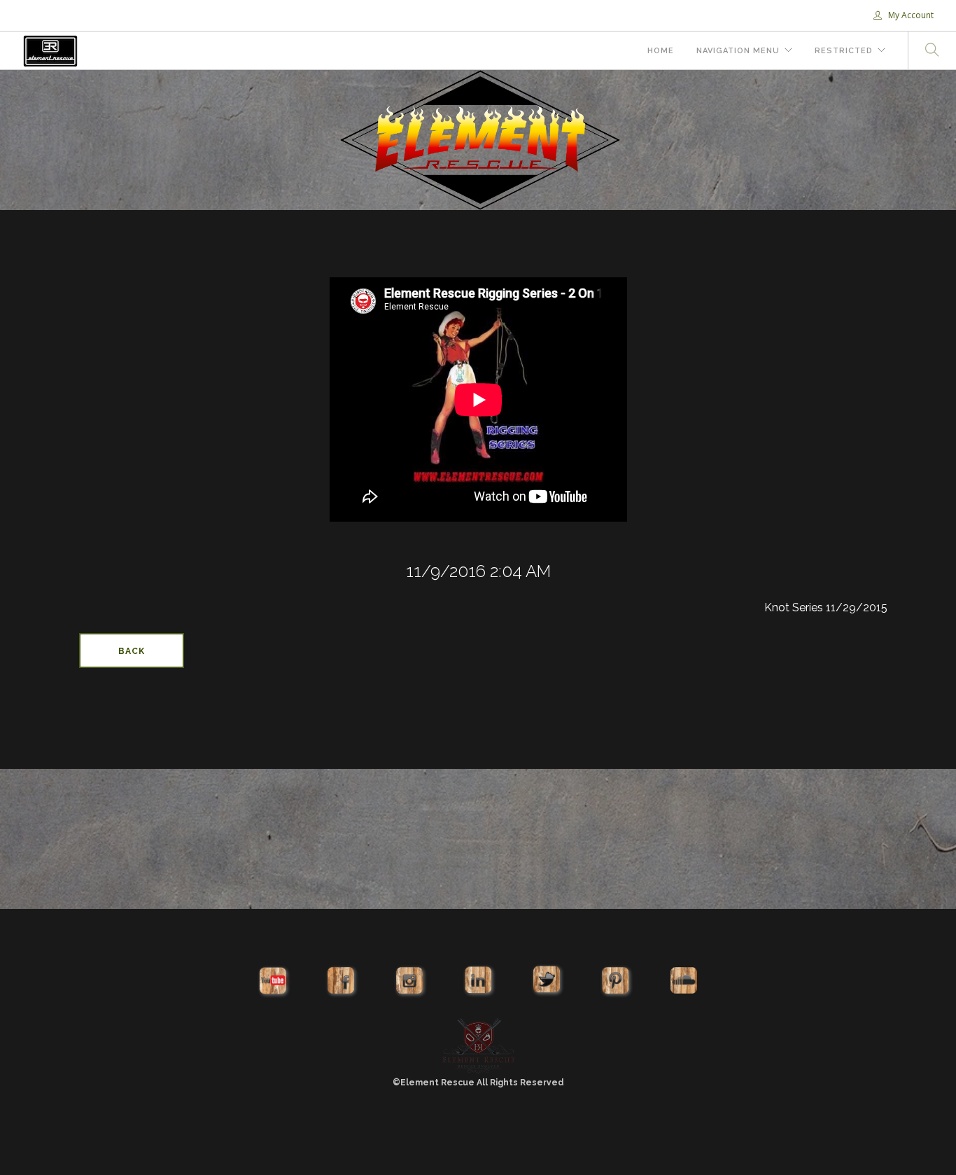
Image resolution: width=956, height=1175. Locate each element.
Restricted (844, 50)
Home (660, 50)
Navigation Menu (738, 50)
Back (131, 651)
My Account (910, 15)
